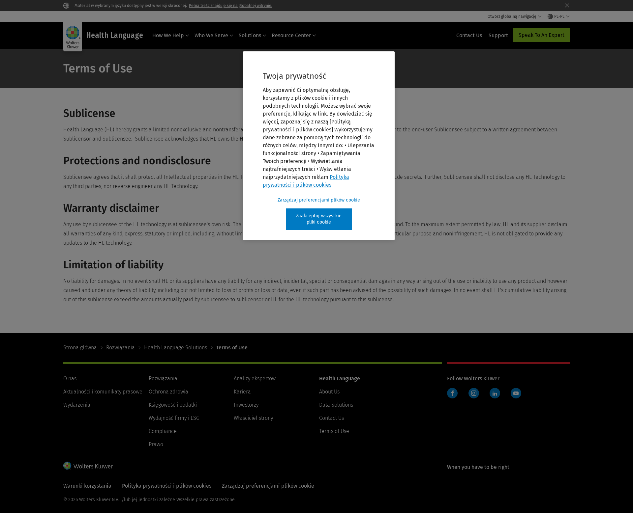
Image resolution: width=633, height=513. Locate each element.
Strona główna (80, 347)
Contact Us (331, 418)
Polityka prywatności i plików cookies (166, 486)
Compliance (163, 431)
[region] (319, 145)
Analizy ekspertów (255, 378)
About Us (329, 392)
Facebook (452, 393)
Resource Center (291, 35)
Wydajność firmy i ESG (174, 418)
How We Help (168, 35)
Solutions (250, 35)
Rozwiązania (120, 347)
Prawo (156, 444)
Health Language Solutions (175, 347)
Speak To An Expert (541, 35)
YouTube (516, 393)
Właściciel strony (253, 418)
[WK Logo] (88, 466)
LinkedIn (495, 393)
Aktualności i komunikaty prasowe (102, 392)
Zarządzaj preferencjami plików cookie (319, 200)
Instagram (473, 393)
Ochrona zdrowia (168, 392)
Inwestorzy (246, 405)
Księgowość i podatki (173, 405)
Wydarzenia (76, 405)
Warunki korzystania (87, 486)
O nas (69, 378)
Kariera (242, 392)
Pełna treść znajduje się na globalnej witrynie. (230, 5)
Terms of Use (334, 431)
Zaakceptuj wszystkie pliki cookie (319, 219)
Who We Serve (211, 35)
